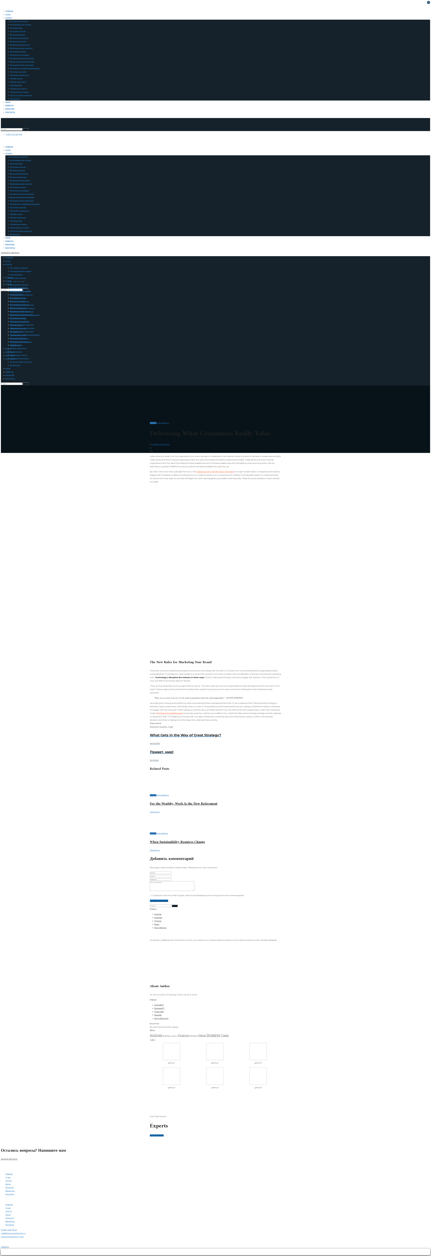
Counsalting (173, 1036)
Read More (155, 812)
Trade (170, 727)
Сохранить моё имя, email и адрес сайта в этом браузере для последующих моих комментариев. (198, 895)
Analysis (159, 833)
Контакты (9, 1194)
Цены (8, 1184)
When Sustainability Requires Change (177, 842)
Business (160, 423)
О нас (8, 1177)
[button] (215, 253)
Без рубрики (160, 928)
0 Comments (164, 444)
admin (155, 444)
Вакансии (10, 1191)
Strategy (163, 727)
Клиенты (9, 1187)
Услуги (8, 1181)
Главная (9, 1174)
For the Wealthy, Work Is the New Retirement (183, 804)
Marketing (154, 727)
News (166, 423)
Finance (157, 921)
